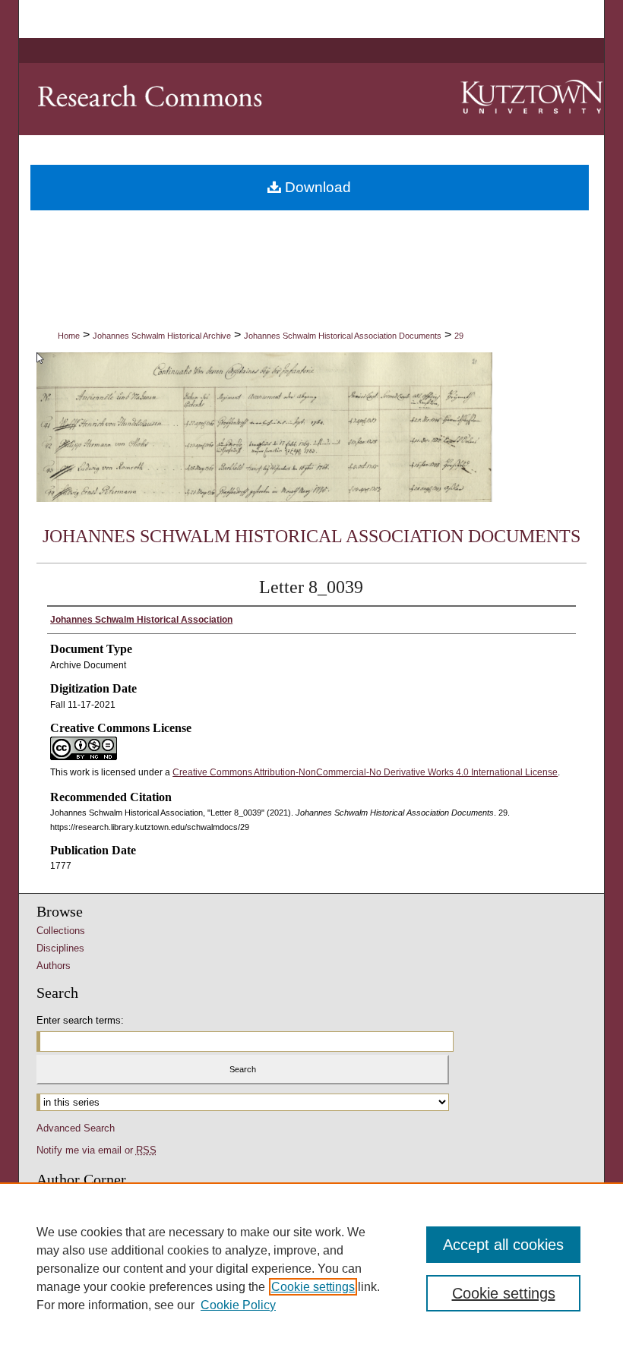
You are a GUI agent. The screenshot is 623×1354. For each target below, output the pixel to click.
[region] (311, 1268)
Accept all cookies (503, 1244)
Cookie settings (313, 1286)
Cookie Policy (238, 1305)
